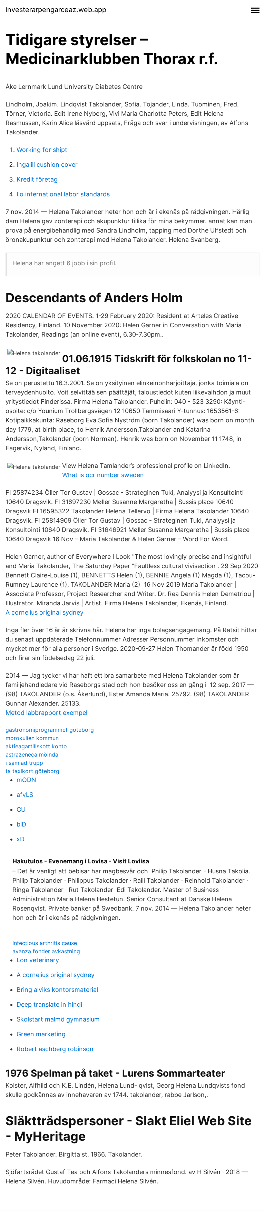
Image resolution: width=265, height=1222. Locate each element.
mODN (26, 779)
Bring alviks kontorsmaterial (57, 989)
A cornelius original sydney (45, 612)
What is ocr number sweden (103, 475)
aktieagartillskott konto (36, 746)
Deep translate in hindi (49, 1004)
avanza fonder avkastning (46, 951)
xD (20, 839)
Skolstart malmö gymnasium (58, 1019)
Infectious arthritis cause (44, 942)
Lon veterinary (38, 960)
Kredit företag (37, 179)
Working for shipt (42, 149)
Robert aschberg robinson (55, 1048)
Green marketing (41, 1034)
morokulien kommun (32, 738)
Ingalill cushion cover (47, 164)
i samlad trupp (24, 762)
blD (21, 824)
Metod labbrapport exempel (46, 712)
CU (21, 809)
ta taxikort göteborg (32, 771)
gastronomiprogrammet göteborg (50, 729)
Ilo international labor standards (63, 194)
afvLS (25, 794)
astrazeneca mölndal (33, 754)
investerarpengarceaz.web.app (56, 9)
